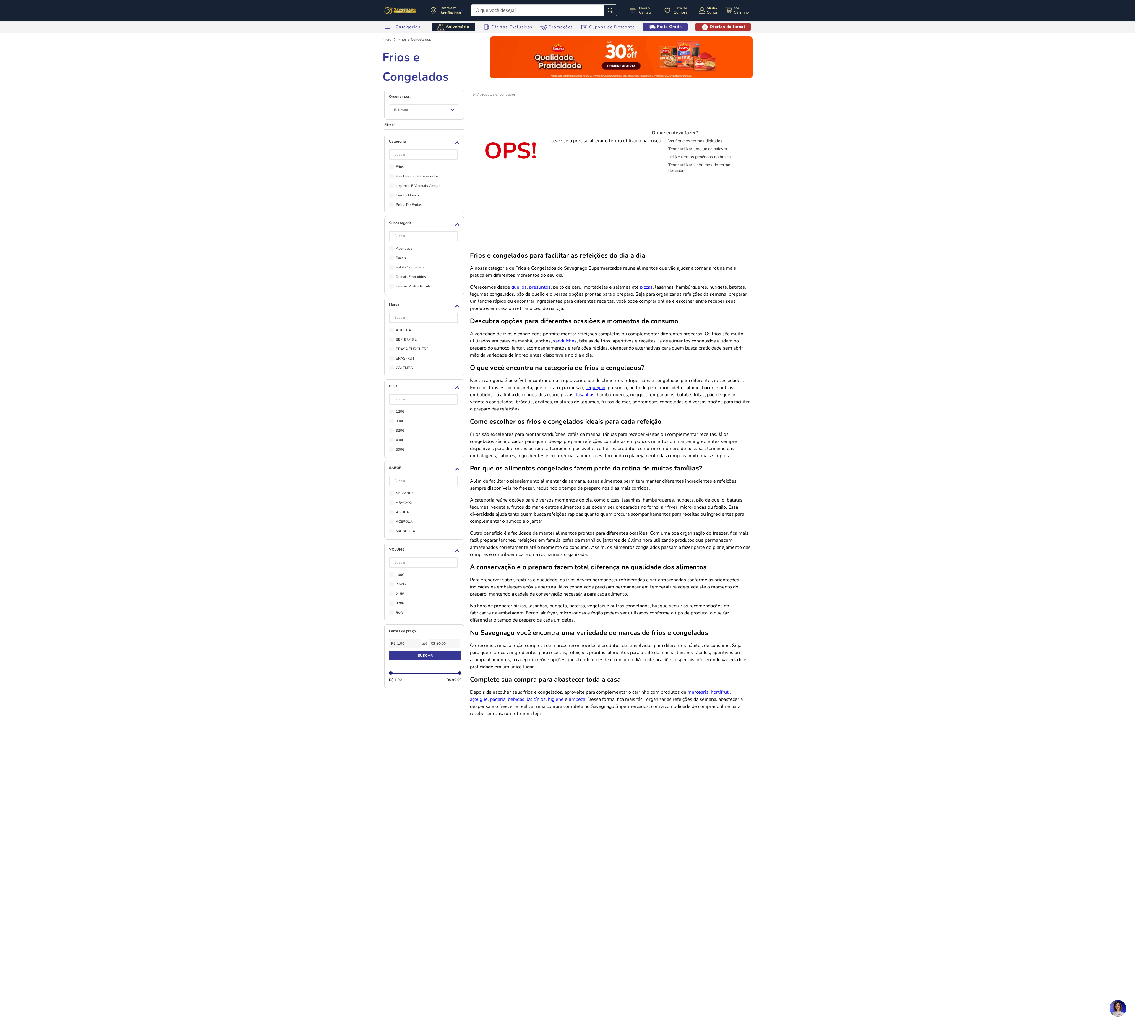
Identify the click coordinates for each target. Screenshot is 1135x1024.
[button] (425, 142)
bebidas (516, 699)
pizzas (646, 287)
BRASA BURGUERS (412, 349)
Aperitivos (404, 248)
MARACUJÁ (406, 531)
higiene (556, 699)
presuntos (540, 287)
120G (400, 411)
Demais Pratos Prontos (414, 286)
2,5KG (401, 584)
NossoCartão (645, 10)
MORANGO (405, 493)
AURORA (403, 330)
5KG (399, 612)
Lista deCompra (681, 10)
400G (400, 440)
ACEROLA (404, 521)
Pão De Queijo (407, 195)
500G (400, 449)
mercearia (698, 692)
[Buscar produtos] (610, 10)
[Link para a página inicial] (386, 39)
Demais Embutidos (411, 276)
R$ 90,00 (454, 679)
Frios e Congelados (414, 39)
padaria (497, 699)
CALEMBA (404, 367)
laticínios (536, 699)
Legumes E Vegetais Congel (418, 185)
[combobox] (544, 10)
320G (400, 430)
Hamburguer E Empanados (417, 176)
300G (400, 421)
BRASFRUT (405, 358)
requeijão (595, 387)
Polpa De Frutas (409, 204)
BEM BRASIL (406, 339)
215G (400, 593)
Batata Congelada (410, 267)
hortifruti (720, 692)
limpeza (577, 699)
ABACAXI (404, 502)
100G (400, 574)
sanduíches (565, 341)
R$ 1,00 (395, 679)
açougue (479, 699)
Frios (400, 166)
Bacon (401, 257)
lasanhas (585, 395)
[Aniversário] (400, 10)
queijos (519, 287)
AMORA (402, 512)
